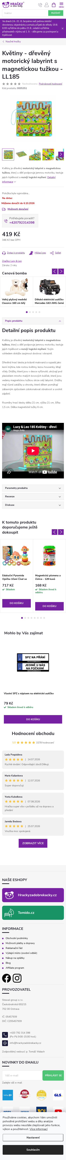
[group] (33, 682)
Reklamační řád (14, 948)
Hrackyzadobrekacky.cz (37, 895)
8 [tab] (44, 618)
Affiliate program (15, 968)
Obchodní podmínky (17, 938)
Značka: (12, 261)
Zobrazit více (33, 843)
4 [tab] (36, 312)
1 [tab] (27, 312)
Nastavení (33, 1138)
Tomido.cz (26, 912)
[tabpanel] (16, 292)
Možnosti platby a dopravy (20, 943)
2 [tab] (30, 312)
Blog (8, 963)
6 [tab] (38, 618)
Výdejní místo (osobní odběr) (21, 953)
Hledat (55, 13)
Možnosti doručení (18, 209)
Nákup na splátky (15, 958)
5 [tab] (39, 312)
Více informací (39, 1129)
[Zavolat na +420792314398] (40, 5)
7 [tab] (41, 618)
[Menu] (61, 4)
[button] (33, 713)
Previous (55, 271)
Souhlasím (33, 1150)
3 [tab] (33, 312)
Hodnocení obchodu (33, 733)
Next (61, 271)
